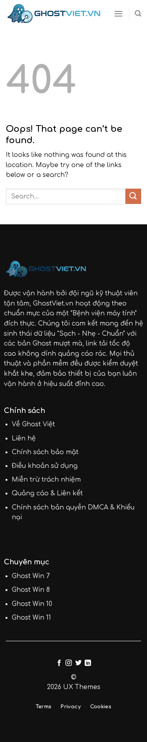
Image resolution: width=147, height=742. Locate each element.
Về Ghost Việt (33, 424)
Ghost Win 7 (31, 576)
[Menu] (118, 13)
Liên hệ (24, 438)
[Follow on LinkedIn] (88, 663)
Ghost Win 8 (31, 589)
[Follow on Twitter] (78, 663)
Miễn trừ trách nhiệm (46, 479)
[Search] (138, 13)
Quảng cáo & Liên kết (47, 493)
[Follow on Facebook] (59, 663)
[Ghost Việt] (54, 14)
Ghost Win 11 (31, 617)
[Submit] (133, 196)
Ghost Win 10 (32, 603)
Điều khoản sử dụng (45, 465)
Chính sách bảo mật (45, 452)
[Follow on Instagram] (68, 663)
